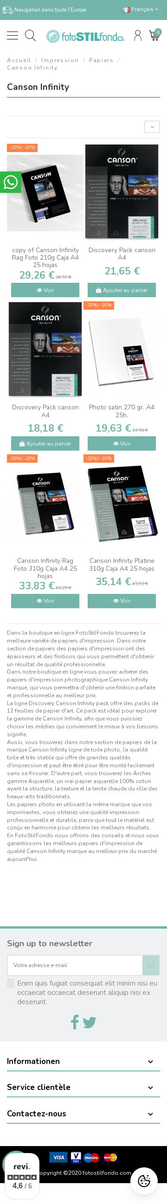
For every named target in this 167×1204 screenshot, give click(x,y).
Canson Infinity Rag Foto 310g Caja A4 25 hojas (45, 568)
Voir (48, 290)
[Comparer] (45, 239)
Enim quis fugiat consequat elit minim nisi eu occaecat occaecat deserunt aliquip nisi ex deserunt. (87, 993)
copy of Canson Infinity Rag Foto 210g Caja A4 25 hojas (45, 258)
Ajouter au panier (125, 290)
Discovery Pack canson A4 (122, 254)
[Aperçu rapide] (56, 239)
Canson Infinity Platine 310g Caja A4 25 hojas (121, 564)
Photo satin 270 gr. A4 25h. (121, 411)
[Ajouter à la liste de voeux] (34, 239)
